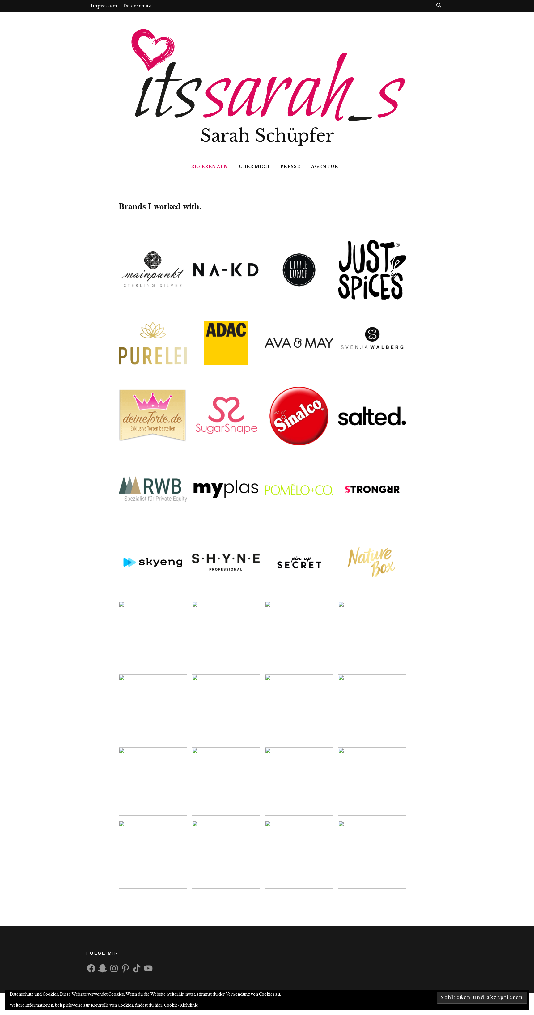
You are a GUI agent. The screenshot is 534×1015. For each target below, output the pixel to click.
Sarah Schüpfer (267, 135)
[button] (153, 270)
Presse (290, 166)
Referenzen (209, 166)
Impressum (104, 6)
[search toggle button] (438, 5)
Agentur (324, 166)
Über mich (254, 166)
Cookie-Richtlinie (181, 1005)
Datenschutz (137, 6)
